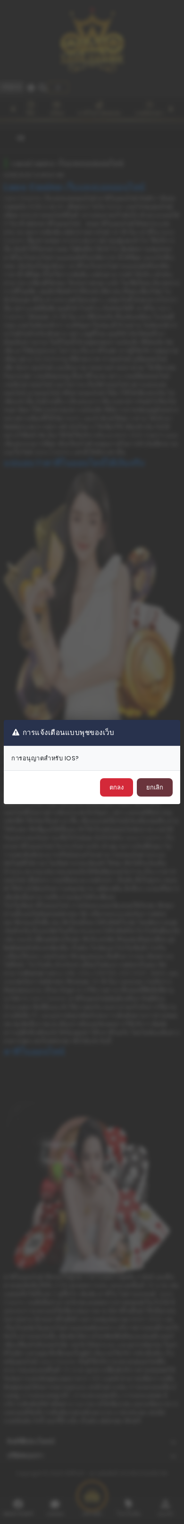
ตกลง (116, 787)
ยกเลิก (154, 787)
